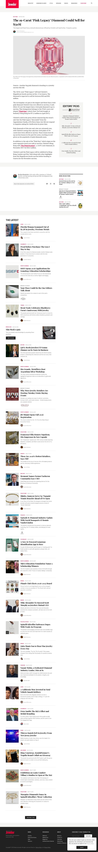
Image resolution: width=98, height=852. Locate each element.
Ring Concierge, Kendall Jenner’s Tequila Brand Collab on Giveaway (35, 754)
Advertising (59, 841)
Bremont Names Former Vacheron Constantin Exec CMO (35, 477)
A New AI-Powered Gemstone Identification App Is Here (33, 543)
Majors (22, 580)
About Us (59, 835)
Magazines (74, 3)
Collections (23, 432)
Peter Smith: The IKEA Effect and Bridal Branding (71, 151)
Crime (22, 224)
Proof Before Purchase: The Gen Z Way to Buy (35, 248)
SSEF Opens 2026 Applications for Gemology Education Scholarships (35, 269)
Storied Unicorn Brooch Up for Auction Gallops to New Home (67, 182)
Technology (23, 539)
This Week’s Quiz (13, 329)
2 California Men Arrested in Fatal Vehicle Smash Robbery (71, 143)
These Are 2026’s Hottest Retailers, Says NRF (36, 457)
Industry (30, 3)
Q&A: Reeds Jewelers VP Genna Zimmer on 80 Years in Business (34, 348)
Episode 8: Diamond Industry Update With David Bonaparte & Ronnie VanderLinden (71, 117)
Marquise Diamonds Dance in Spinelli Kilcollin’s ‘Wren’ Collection (36, 795)
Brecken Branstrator (20, 31)
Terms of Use (39, 847)
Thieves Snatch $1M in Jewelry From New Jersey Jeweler (36, 734)
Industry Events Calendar (48, 841)
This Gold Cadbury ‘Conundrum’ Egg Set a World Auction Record (67, 205)
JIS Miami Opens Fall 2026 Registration (32, 415)
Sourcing (23, 665)
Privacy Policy (47, 847)
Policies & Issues (25, 621)
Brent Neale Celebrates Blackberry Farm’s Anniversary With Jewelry (35, 309)
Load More (31, 817)
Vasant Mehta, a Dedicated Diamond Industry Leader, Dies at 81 (36, 669)
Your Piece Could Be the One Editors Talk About (36, 289)
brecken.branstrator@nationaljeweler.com (25, 32)
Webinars (45, 835)
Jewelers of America (61, 843)
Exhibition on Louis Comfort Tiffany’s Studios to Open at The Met (36, 773)
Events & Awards (25, 265)
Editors (22, 344)
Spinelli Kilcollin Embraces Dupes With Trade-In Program (71, 135)
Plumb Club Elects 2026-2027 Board (36, 583)
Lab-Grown (23, 750)
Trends (22, 305)
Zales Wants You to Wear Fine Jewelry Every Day (36, 647)
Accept (82, 847)
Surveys (22, 453)
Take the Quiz (10, 338)
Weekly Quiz (45, 837)
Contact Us (59, 837)
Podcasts (23, 515)
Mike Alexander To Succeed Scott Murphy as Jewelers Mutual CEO (71, 126)
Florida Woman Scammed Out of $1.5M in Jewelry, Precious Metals (35, 228)
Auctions (15, 16)
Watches (23, 473)
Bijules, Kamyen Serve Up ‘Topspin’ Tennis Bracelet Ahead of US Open (36, 497)
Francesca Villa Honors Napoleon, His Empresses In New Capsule (35, 435)
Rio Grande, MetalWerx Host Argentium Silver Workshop (33, 370)
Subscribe (83, 3)
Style (51, 3)
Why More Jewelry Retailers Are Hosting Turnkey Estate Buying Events (34, 393)
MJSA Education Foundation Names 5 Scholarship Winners (37, 564)
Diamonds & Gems (41, 3)
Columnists (23, 244)
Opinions (58, 3)
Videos (66, 3)
